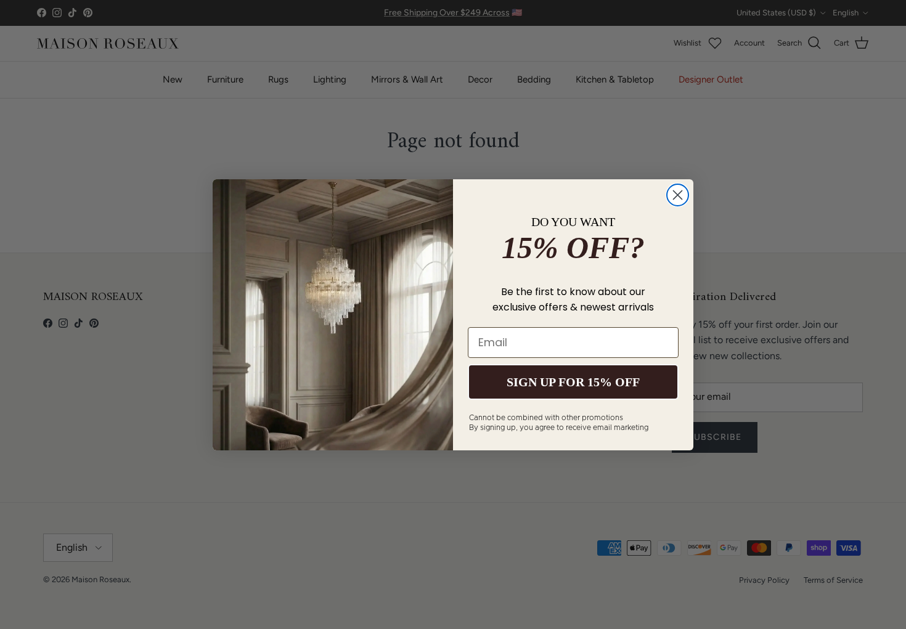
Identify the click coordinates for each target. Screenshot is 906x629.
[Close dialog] (677, 195)
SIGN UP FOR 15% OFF (573, 382)
